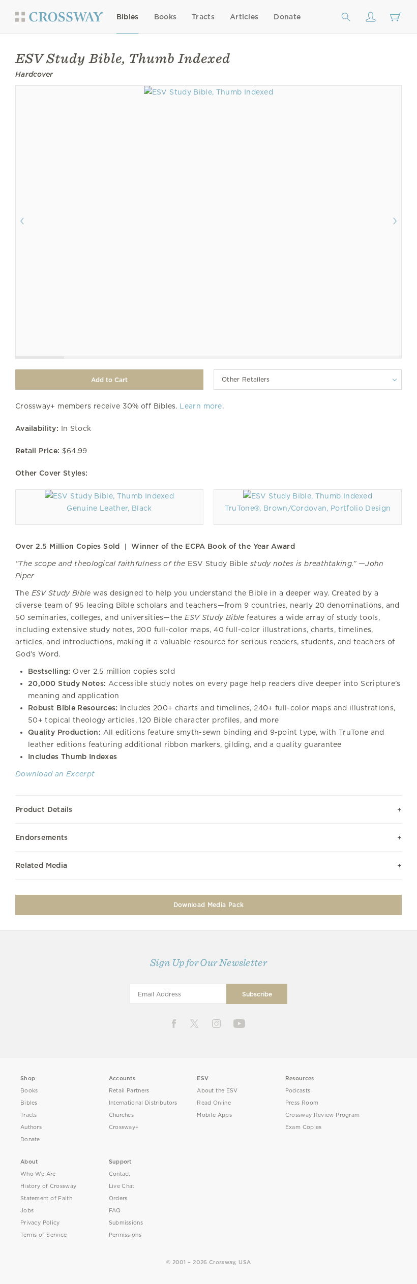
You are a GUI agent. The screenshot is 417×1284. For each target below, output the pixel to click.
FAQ (115, 1210)
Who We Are (38, 1174)
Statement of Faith (46, 1198)
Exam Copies (303, 1127)
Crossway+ (124, 1127)
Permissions (125, 1235)
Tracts (203, 17)
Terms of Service (43, 1235)
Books (165, 17)
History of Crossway (48, 1186)
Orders (118, 1198)
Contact (120, 1174)
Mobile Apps (214, 1115)
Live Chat (122, 1186)
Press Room (301, 1103)
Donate (287, 17)
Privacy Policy (40, 1222)
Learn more (201, 406)
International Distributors (143, 1103)
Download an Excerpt (55, 774)
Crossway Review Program (322, 1115)
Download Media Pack (208, 905)
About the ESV (217, 1090)
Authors (31, 1127)
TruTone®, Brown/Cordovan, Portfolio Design (308, 508)
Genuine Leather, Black (109, 508)
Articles (244, 17)
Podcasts (297, 1090)
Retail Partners (129, 1090)
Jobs (27, 1210)
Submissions (126, 1222)
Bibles (127, 17)
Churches (121, 1115)
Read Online (214, 1103)
